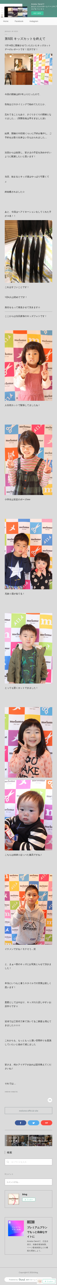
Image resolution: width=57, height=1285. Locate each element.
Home (5, 21)
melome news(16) (11, 1092)
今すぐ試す (37, 13)
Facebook (19, 21)
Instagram (34, 21)
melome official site (28, 1110)
